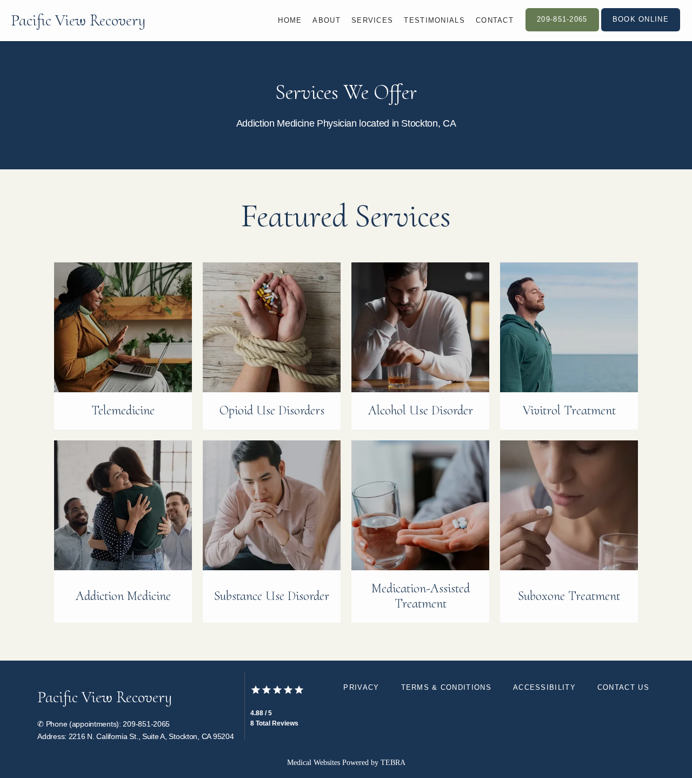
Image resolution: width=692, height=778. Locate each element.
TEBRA (393, 763)
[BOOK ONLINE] (640, 30)
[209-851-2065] (562, 30)
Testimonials (434, 20)
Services (372, 20)
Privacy (361, 687)
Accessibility (544, 687)
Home (290, 20)
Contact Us (623, 687)
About (326, 20)
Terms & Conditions (446, 687)
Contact (495, 20)
